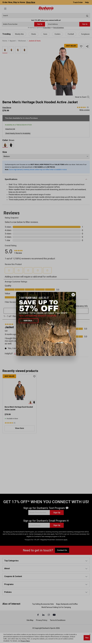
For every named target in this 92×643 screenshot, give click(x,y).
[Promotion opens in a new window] (46, 324)
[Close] (73, 294)
